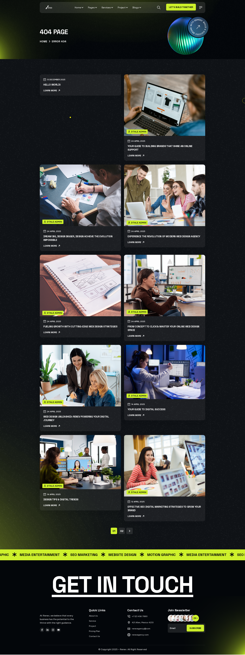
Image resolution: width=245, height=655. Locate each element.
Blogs (135, 7)
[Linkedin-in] (47, 630)
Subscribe (195, 628)
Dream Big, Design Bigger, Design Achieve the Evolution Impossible (77, 238)
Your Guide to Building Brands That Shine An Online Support (160, 147)
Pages (91, 7)
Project (122, 7)
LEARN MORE (50, 90)
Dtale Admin (138, 131)
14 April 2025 (138, 404)
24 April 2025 (138, 141)
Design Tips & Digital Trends (60, 499)
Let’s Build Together (181, 7)
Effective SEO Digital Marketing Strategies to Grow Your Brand (164, 508)
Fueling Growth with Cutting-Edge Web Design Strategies (80, 326)
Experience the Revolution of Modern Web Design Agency (164, 236)
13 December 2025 (56, 80)
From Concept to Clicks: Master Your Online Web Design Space (163, 328)
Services (106, 7)
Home (78, 7)
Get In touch (122, 584)
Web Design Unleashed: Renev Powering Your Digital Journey (76, 418)
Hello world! (51, 84)
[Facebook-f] (42, 630)
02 (121, 531)
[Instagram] (53, 630)
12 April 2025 (137, 502)
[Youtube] (58, 630)
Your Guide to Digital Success (146, 409)
